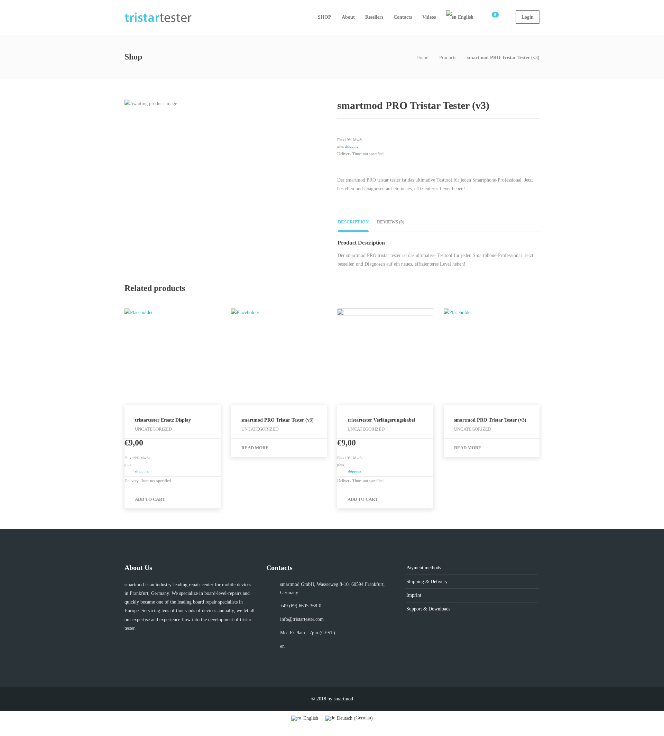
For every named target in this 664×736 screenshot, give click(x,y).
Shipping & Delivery (427, 581)
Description (353, 221)
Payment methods (423, 567)
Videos (429, 17)
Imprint (413, 595)
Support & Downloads (428, 608)
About (348, 17)
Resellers (374, 17)
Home (422, 57)
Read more (255, 447)
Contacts (403, 17)
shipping (352, 146)
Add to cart (150, 499)
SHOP (324, 17)
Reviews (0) (390, 221)
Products (447, 57)
